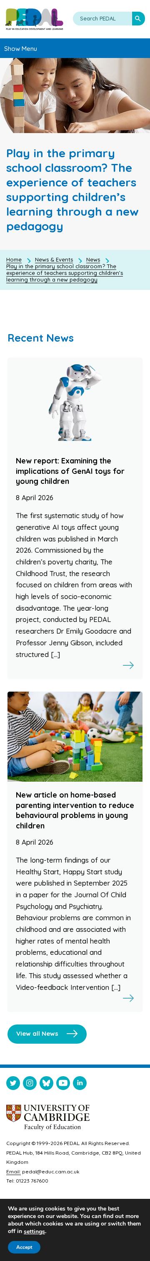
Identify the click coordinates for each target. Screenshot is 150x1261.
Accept (24, 1247)
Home (14, 259)
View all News (37, 1033)
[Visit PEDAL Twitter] (13, 1084)
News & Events (54, 259)
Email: (13, 1171)
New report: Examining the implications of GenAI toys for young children (70, 471)
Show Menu (20, 49)
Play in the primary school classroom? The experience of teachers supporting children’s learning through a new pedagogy (64, 273)
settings (34, 1232)
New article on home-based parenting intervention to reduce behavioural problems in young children (75, 810)
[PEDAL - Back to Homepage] (34, 19)
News (93, 259)
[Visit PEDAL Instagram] (30, 1084)
